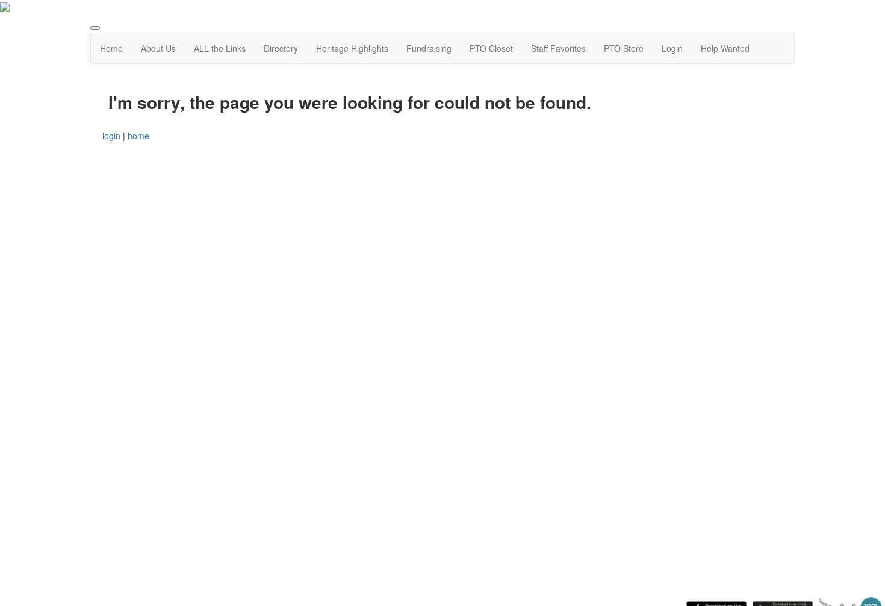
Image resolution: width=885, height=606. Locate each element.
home (138, 136)
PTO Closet (491, 48)
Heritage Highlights (352, 48)
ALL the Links (220, 48)
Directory (281, 48)
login (111, 136)
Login (672, 48)
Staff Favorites (558, 48)
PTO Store (624, 48)
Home (111, 48)
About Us (158, 48)
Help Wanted (725, 48)
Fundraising (429, 48)
